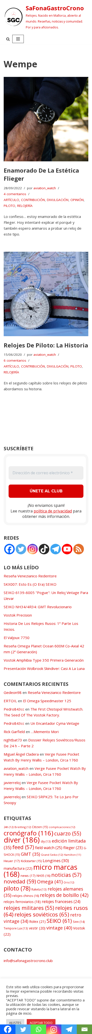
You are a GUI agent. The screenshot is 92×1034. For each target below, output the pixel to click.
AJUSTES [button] (15, 1023)
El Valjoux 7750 (16, 637)
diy (46, 841)
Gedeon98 (13, 692)
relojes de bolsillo (64, 895)
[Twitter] (21, 549)
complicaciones (62, 827)
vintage (59, 928)
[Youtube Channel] (67, 549)
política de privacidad (53, 511)
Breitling (22, 827)
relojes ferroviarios (22, 901)
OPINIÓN (77, 200)
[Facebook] (9, 549)
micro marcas (40, 870)
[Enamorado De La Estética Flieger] (46, 119)
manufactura (18, 868)
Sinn (79, 922)
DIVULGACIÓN (57, 200)
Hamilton (72, 854)
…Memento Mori (45, 731)
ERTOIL (10, 700)
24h (8, 827)
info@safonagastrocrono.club (28, 960)
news (28, 875)
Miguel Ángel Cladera (21, 754)
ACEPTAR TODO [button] (41, 1023)
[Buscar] (8, 39)
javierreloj (12, 782)
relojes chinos (25, 895)
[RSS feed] (78, 549)
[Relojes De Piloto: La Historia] (46, 294)
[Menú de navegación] (18, 39)
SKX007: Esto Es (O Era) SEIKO (30, 584)
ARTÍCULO (11, 200)
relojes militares (29, 907)
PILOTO (9, 205)
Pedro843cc (14, 709)
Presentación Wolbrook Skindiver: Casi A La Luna (44, 668)
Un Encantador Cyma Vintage (54, 723)
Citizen (40, 827)
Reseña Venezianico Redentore (30, 575)
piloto (17, 888)
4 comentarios (15, 194)
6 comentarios (15, 360)
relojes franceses (61, 901)
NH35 (43, 875)
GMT (30, 854)
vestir (37, 928)
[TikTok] (44, 549)
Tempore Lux (16, 928)
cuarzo (67, 833)
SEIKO (59, 920)
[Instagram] (32, 549)
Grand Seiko (52, 854)
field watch (48, 847)
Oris (69, 882)
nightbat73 (13, 739)
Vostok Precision (18, 615)
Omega (50, 882)
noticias (66, 874)
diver (22, 840)
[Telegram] (55, 549)
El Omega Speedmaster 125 (47, 700)
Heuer (12, 861)
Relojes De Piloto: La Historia (46, 345)
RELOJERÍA (25, 205)
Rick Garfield (14, 731)
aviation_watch (44, 188)
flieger (73, 847)
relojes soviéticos (41, 914)
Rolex (37, 921)
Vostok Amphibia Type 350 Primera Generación (44, 660)
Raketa (39, 889)
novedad (20, 881)
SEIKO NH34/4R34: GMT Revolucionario (38, 606)
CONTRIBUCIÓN (33, 200)
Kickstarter (31, 861)
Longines (56, 860)
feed (23, 847)
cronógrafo (28, 833)
